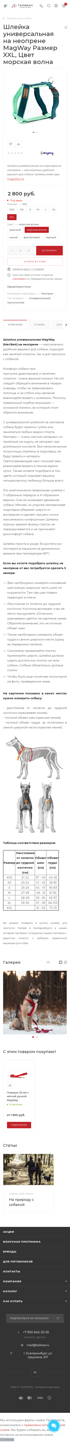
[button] (33, 1037)
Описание (15, 324)
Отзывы (39, 324)
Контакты (11, 1271)
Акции (8, 1231)
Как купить (13, 1301)
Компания (12, 1281)
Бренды (9, 1251)
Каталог (10, 1291)
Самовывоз (19, 278)
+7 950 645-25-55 (36, 1332)
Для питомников (18, 1261)
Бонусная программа (21, 1241)
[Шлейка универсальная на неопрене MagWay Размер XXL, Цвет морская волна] (35, 101)
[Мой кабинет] (56, 6)
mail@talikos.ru (38, 1345)
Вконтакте (35, 1372)
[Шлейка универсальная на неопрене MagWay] (35, 1002)
